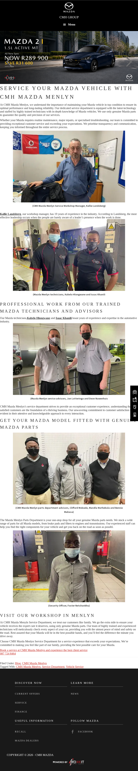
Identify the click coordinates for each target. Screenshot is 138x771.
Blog (18, 663)
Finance (21, 711)
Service (21, 702)
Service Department (53, 666)
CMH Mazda (69, 7)
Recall (20, 731)
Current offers (27, 693)
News (75, 693)
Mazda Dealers (27, 740)
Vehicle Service (75, 666)
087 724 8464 (8, 653)
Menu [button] (71, 24)
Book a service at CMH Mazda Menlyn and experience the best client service (44, 650)
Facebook (85, 731)
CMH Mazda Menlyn (34, 663)
